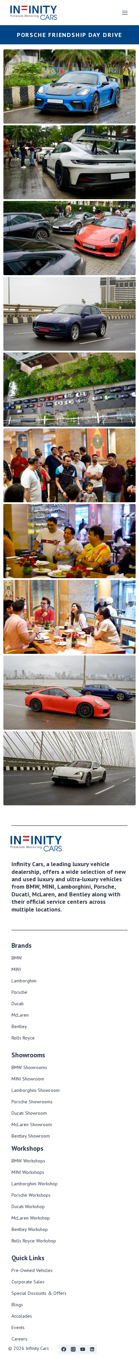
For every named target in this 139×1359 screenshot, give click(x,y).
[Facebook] (63, 1349)
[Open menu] (124, 12)
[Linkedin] (92, 1349)
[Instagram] (73, 1349)
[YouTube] (82, 1349)
